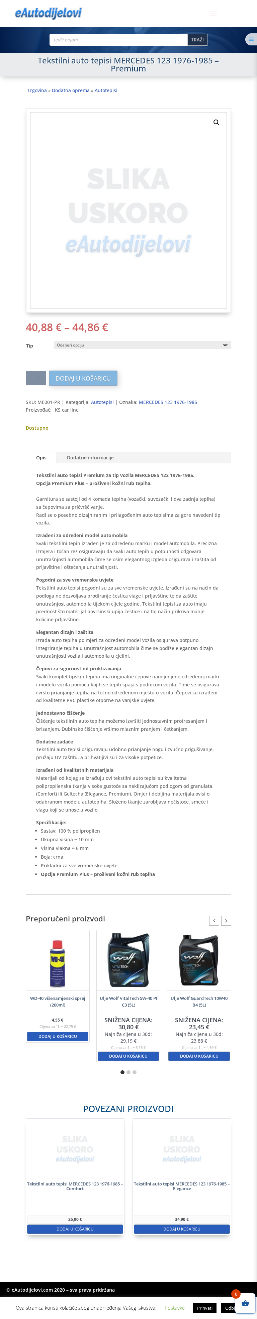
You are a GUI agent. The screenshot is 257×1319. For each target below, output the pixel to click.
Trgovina (37, 90)
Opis (41, 457)
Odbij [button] (230, 1308)
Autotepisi (106, 90)
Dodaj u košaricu (83, 378)
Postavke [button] (175, 1307)
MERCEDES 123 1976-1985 (168, 402)
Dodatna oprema (71, 90)
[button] (216, 123)
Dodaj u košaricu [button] (57, 1036)
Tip (29, 346)
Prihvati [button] (204, 1308)
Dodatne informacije (90, 457)
